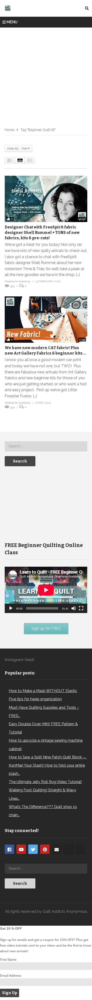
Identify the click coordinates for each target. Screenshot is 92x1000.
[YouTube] (21, 849)
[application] (46, 590)
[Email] (56, 849)
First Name (8, 959)
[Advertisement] (46, 76)
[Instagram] (68, 849)
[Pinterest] (45, 849)
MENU (11, 22)
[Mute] (73, 608)
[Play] (10, 608)
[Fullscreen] (81, 608)
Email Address (10, 975)
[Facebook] (9, 849)
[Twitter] (33, 849)
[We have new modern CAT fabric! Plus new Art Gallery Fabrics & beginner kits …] (46, 319)
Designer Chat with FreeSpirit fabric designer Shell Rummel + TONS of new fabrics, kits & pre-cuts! (42, 232)
